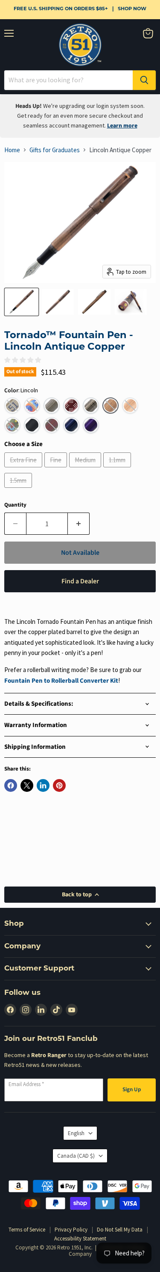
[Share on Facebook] (10, 785)
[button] (12, 405)
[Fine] (56, 469)
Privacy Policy (71, 1229)
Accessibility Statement (80, 1238)
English (76, 1133)
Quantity (15, 505)
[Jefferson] (91, 405)
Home (12, 150)
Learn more (122, 126)
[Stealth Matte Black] (32, 425)
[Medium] (86, 469)
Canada (76, 1155)
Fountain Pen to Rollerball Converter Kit (61, 680)
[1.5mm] (19, 490)
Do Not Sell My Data (120, 1229)
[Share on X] (26, 785)
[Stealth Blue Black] (71, 425)
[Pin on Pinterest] (59, 785)
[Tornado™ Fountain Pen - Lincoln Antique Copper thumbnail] (21, 302)
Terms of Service (27, 1229)
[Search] (144, 80)
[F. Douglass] (52, 405)
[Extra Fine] (24, 469)
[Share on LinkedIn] (43, 785)
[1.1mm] (118, 469)
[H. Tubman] (71, 405)
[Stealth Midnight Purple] (91, 425)
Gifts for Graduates (54, 150)
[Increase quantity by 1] (79, 524)
